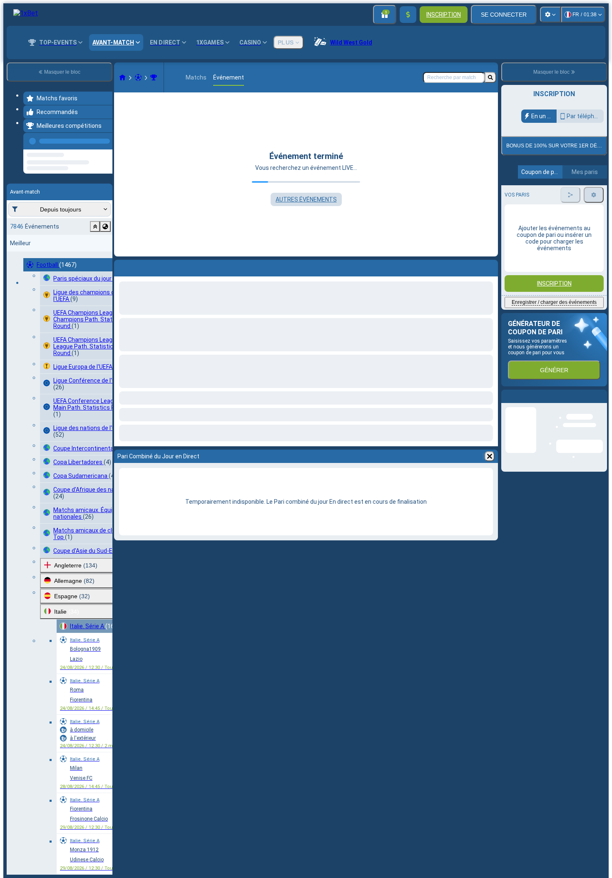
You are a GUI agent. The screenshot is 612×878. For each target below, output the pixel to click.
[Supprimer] (490, 456)
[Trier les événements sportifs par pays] (105, 258)
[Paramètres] (550, 14)
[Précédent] (103, 139)
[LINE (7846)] (122, 77)
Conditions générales (549, 213)
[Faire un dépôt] (408, 14)
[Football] (138, 77)
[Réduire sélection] (95, 258)
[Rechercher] (490, 77)
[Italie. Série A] (154, 77)
